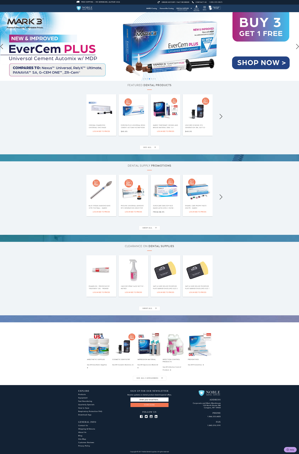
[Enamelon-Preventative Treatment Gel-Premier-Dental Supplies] (101, 270)
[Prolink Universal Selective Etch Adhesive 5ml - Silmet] (133, 189)
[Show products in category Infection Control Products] (175, 345)
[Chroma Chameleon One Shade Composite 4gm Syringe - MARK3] (101, 109)
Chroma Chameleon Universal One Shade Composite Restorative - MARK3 (99, 129)
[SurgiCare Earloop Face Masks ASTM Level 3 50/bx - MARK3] (165, 189)
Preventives (193, 359)
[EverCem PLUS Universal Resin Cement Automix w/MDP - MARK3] (133, 109)
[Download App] (214, 7)
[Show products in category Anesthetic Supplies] (99, 345)
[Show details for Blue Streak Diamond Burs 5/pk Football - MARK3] (101, 189)
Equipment (83, 398)
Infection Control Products (171, 360)
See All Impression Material (148, 364)
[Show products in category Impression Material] (149, 345)
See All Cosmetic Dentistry (122, 364)
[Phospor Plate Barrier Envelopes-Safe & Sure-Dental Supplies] (165, 270)
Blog (80, 436)
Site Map (82, 439)
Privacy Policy (84, 446)
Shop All (148, 228)
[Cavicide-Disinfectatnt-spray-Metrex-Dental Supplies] (133, 270)
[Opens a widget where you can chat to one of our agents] (290, 450)
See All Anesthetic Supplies (97, 364)
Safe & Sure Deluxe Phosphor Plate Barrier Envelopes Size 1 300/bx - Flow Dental (197, 289)
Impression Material (146, 359)
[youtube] (151, 416)
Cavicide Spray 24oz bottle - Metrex (132, 287)
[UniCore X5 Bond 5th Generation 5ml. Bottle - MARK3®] (197, 109)
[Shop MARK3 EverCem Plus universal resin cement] (149, 46)
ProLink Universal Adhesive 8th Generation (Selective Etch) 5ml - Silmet (132, 208)
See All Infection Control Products (172, 368)
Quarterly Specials (86, 405)
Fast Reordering (85, 401)
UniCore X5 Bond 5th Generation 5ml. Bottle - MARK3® (195, 128)
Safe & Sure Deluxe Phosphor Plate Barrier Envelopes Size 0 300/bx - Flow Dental (165, 289)
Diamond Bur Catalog (167, 8)
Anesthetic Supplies (96, 359)
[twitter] (146, 416)
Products (82, 394)
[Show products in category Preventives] (200, 345)
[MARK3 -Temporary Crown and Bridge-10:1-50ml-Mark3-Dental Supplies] (165, 109)
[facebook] (141, 416)
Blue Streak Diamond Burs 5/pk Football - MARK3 (99, 207)
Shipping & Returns (86, 429)
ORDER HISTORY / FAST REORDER (175, 2)
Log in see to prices (101, 131)
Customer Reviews (86, 442)
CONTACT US (201, 2)
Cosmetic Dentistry (121, 359)
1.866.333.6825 (215, 2)
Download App (84, 415)
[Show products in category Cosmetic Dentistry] (124, 345)
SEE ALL (148, 147)
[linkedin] (156, 416)
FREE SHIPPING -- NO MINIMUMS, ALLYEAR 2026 (100, 2)
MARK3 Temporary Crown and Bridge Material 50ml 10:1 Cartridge (165, 128)
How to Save (83, 408)
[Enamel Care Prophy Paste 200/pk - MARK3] (197, 189)
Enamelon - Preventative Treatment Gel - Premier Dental (99, 289)
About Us (82, 432)
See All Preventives (195, 364)
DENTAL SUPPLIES (182, 8)
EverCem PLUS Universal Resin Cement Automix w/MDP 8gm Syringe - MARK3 (133, 128)
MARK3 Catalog (151, 8)
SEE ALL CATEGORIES (149, 378)
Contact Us (83, 425)
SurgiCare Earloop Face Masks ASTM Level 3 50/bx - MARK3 (163, 208)
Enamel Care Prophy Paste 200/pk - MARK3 (195, 207)
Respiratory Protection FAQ (90, 411)
